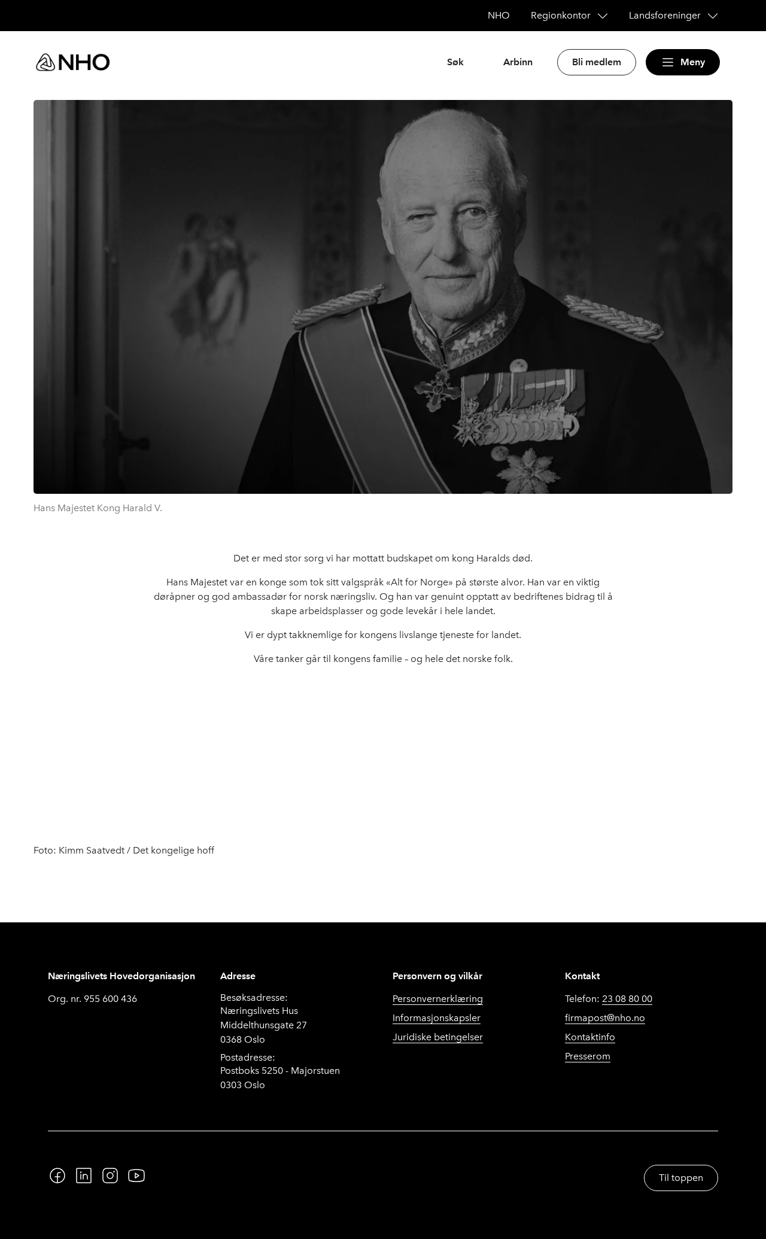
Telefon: (608, 998)
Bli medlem (596, 62)
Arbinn (518, 62)
